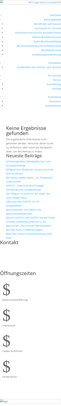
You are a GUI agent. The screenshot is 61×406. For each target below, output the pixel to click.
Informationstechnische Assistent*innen (38, 32)
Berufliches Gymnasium (47, 23)
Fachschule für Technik (48, 28)
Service (57, 80)
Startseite (55, 15)
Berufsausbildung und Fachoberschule (39, 45)
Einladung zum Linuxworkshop (23, 189)
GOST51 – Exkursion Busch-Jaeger (25, 185)
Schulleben (54, 62)
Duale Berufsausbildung (47, 41)
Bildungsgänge (52, 19)
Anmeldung (54, 97)
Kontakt (56, 88)
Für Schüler (54, 75)
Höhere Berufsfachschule (46, 37)
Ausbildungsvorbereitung (46, 54)
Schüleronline (53, 105)
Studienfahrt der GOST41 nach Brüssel (39, 67)
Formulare (55, 101)
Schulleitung (54, 84)
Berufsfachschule (51, 50)
